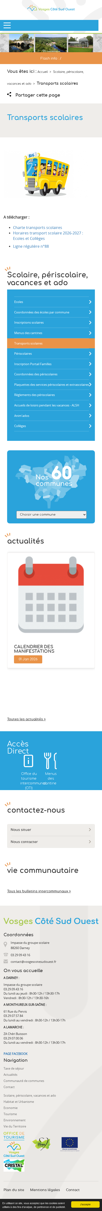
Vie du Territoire (15, 1126)
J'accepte (85, 1204)
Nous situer (21, 830)
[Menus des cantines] (51, 761)
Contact (9, 1087)
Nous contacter (24, 842)
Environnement (15, 1120)
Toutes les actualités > (26, 719)
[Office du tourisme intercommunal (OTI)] (28, 761)
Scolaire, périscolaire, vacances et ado (30, 1095)
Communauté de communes (24, 1081)
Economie (11, 1108)
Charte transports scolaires (37, 227)
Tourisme (10, 1114)
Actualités (10, 1074)
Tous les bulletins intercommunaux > (39, 891)
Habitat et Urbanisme (19, 1101)
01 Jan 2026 (28, 659)
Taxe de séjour (14, 1068)
